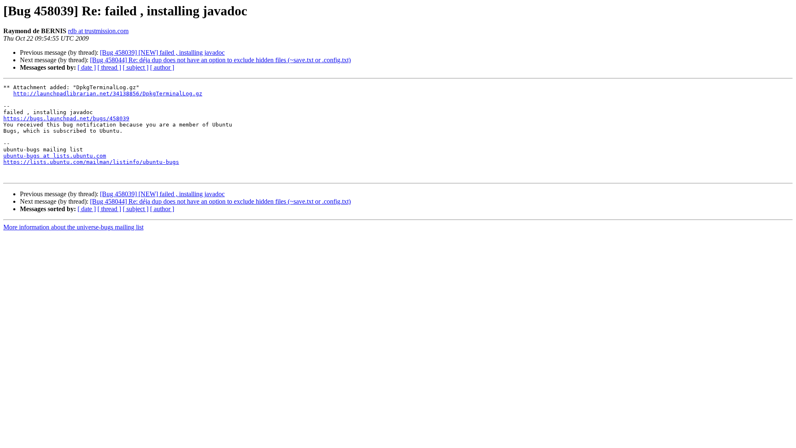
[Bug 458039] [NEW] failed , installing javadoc (162, 52)
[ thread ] (109, 67)
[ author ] (162, 67)
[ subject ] (135, 67)
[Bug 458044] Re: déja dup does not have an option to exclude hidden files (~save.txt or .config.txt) (220, 59)
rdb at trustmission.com (98, 30)
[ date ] (87, 67)
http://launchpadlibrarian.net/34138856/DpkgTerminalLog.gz (107, 93)
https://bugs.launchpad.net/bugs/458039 (66, 118)
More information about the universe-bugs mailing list (73, 227)
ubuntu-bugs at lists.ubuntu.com (54, 156)
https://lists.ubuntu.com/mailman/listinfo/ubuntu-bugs (91, 162)
